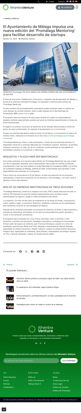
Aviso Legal (57, 384)
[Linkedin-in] (36, 343)
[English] (67, 1)
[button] (39, 2)
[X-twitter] (40, 343)
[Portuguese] (73, 1)
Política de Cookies (60, 387)
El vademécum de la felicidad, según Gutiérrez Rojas (38, 287)
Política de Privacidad (61, 391)
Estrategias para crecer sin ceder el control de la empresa (40, 304)
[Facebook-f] (45, 343)
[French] (70, 1)
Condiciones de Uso (61, 380)
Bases (55, 377)
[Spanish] (76, 1)
